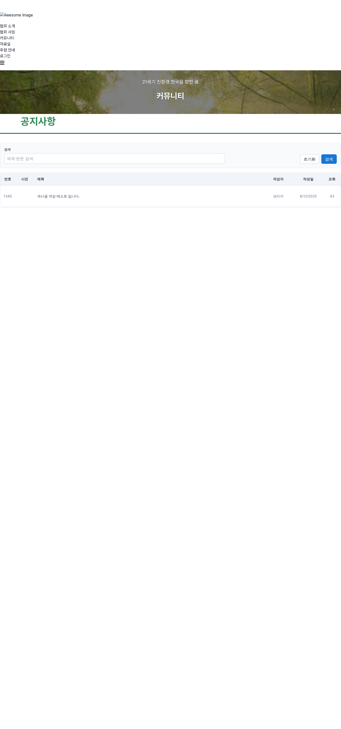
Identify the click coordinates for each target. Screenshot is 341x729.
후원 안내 (7, 50)
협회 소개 (7, 26)
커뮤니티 (7, 38)
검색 (7, 149)
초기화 (310, 159)
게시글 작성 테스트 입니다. (58, 196)
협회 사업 (7, 32)
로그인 (5, 56)
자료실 (5, 44)
